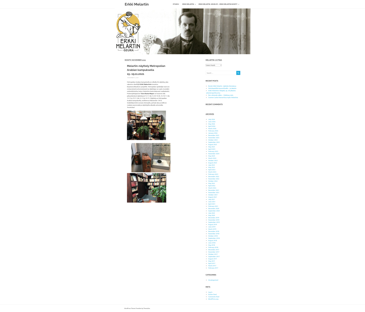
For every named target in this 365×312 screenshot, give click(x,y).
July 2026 (211, 119)
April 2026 (211, 126)
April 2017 (211, 263)
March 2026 (212, 128)
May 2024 (211, 156)
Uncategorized (213, 280)
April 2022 (211, 185)
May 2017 (211, 261)
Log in (210, 292)
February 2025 (213, 151)
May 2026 (211, 124)
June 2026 (211, 121)
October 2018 (213, 236)
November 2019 (213, 220)
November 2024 (213, 153)
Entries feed (212, 294)
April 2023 (211, 169)
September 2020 (214, 211)
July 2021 (211, 199)
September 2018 (214, 238)
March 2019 (212, 229)
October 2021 (213, 195)
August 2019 (212, 224)
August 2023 (212, 163)
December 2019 (213, 217)
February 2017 (213, 268)
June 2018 (211, 243)
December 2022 (213, 176)
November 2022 (213, 179)
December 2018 (213, 231)
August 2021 (212, 197)
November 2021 (213, 192)
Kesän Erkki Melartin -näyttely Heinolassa (222, 86)
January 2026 (212, 133)
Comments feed (213, 297)
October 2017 (213, 254)
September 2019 (214, 222)
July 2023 (211, 165)
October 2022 (213, 181)
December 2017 (213, 249)
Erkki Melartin (137, 4)
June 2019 (211, 227)
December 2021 (213, 190)
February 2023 (213, 174)
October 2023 (213, 160)
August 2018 (212, 240)
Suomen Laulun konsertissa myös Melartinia (223, 97)
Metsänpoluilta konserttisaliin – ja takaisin (222, 88)
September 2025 (214, 142)
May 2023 (211, 167)
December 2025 (213, 135)
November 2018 (213, 233)
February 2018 (213, 247)
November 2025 (213, 137)
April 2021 (211, 204)
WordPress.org (213, 299)
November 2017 (213, 252)
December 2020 (213, 208)
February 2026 (213, 131)
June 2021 (211, 201)
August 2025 (212, 144)
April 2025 (211, 149)
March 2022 (212, 188)
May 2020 (211, 215)
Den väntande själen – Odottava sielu (220, 95)
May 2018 (211, 245)
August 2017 (212, 259)
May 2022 (211, 183)
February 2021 (213, 206)
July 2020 (211, 213)
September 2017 (214, 256)
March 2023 (212, 172)
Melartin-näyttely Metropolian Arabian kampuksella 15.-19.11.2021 (146, 70)
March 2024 (212, 158)
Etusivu (176, 4)
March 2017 (212, 265)
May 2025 (211, 147)
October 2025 (213, 140)
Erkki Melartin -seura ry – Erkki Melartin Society (218, 4)
